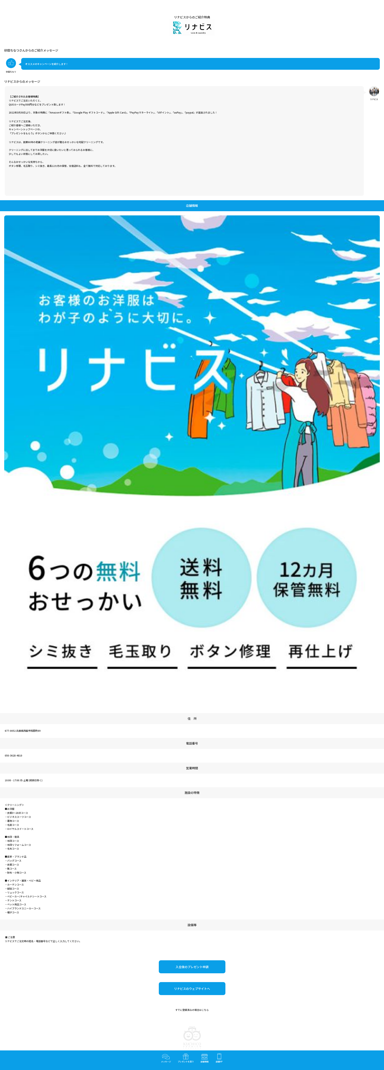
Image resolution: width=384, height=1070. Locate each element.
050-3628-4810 (13, 755)
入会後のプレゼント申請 (192, 967)
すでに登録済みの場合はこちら (192, 1009)
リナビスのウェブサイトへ (192, 988)
